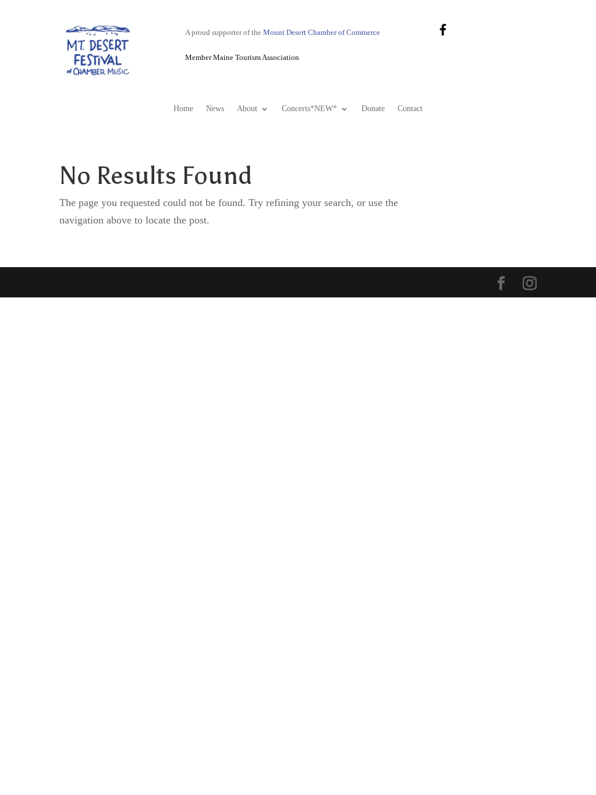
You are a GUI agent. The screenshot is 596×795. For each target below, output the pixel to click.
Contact (410, 109)
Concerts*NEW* (309, 109)
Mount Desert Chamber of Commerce (321, 33)
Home (183, 109)
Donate (373, 109)
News (215, 109)
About (247, 109)
